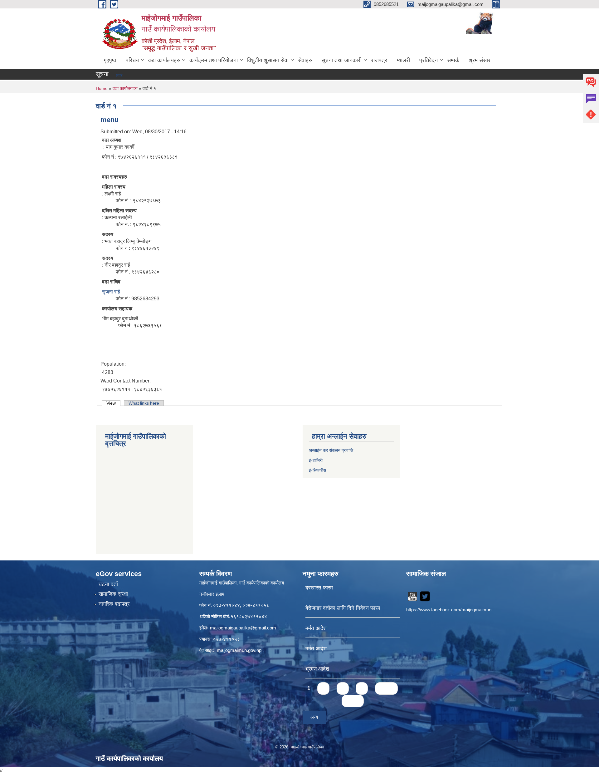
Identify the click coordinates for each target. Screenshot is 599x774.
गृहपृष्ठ (110, 60)
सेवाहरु (305, 60)
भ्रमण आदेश (317, 669)
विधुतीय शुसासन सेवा (268, 60)
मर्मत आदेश (316, 628)
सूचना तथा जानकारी (341, 60)
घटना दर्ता (108, 584)
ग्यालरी (403, 60)
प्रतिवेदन (428, 60)
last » (352, 701)
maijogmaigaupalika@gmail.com (243, 627)
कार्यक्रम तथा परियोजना (213, 60)
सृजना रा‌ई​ (111, 291)
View (113, 403)
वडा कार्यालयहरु (164, 60)
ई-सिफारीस (317, 470)
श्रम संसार (479, 60)
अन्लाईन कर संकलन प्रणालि (331, 450)
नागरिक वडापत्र (114, 604)
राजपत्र (379, 60)
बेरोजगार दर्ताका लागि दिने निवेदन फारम (342, 608)
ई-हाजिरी (316, 460)
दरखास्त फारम (319, 588)
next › (386, 688)
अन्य (314, 717)
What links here (144, 403)
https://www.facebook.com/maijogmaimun (448, 609)
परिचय (132, 60)
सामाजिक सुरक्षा (113, 594)
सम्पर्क (453, 60)
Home (102, 88)
